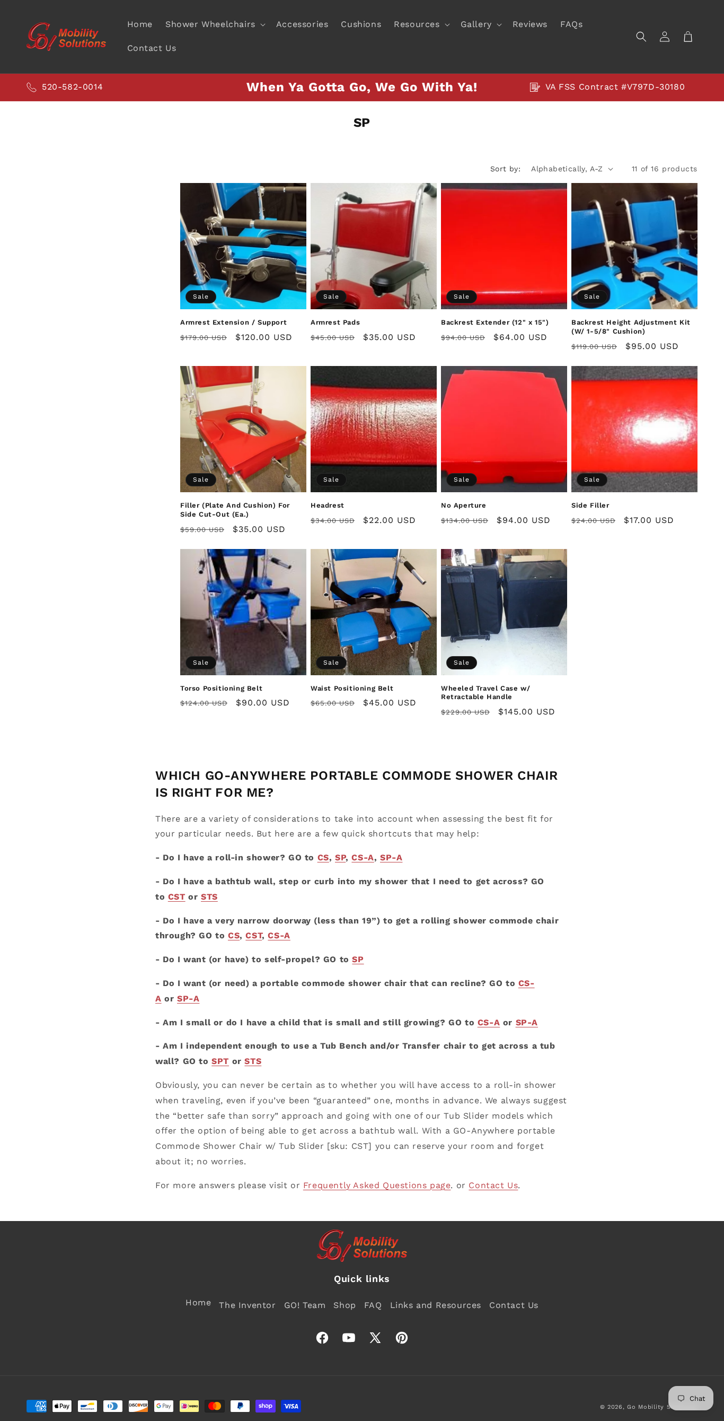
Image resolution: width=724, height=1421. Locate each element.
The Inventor (247, 1305)
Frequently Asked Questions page (377, 1185)
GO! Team (305, 1305)
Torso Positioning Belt (221, 688)
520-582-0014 (72, 87)
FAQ (373, 1305)
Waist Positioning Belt (352, 688)
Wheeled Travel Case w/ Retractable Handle (485, 692)
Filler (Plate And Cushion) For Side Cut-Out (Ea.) (235, 509)
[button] (214, 25)
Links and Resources (435, 1305)
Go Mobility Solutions (662, 1406)
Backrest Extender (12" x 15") (495, 322)
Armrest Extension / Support (233, 322)
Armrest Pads (335, 322)
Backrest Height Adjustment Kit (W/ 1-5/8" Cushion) (631, 326)
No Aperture (464, 505)
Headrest (328, 505)
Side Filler (590, 505)
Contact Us (493, 1185)
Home (198, 1302)
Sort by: (505, 168)
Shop (344, 1305)
